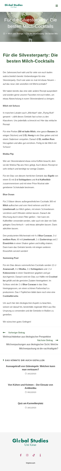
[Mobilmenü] (57, 5)
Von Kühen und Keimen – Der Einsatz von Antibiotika (30, 386)
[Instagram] (27, 455)
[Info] (40, 455)
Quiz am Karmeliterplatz (30, 403)
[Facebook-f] (20, 455)
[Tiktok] (33, 455)
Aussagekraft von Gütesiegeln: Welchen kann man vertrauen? (30, 368)
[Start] (4, 34)
